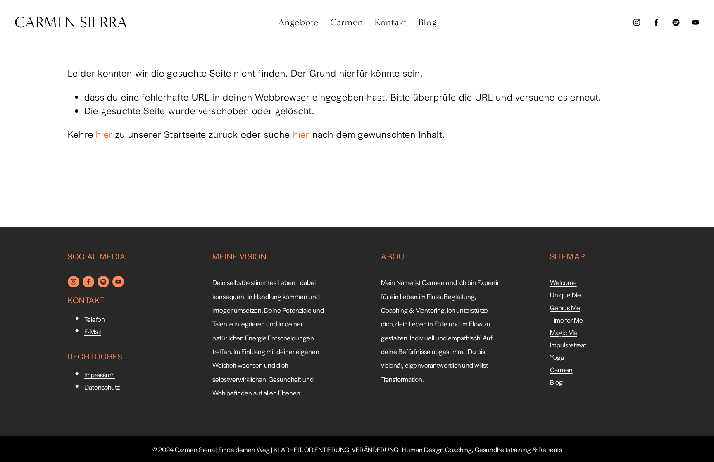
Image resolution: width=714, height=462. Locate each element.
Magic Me (563, 332)
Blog (427, 22)
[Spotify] (676, 22)
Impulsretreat (568, 345)
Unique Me (565, 295)
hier (104, 134)
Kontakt (391, 22)
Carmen (347, 22)
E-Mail (92, 332)
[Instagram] (637, 22)
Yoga (557, 357)
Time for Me (566, 320)
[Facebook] (656, 22)
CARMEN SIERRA (71, 22)
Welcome (563, 282)
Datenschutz (102, 387)
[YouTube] (695, 22)
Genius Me (565, 308)
